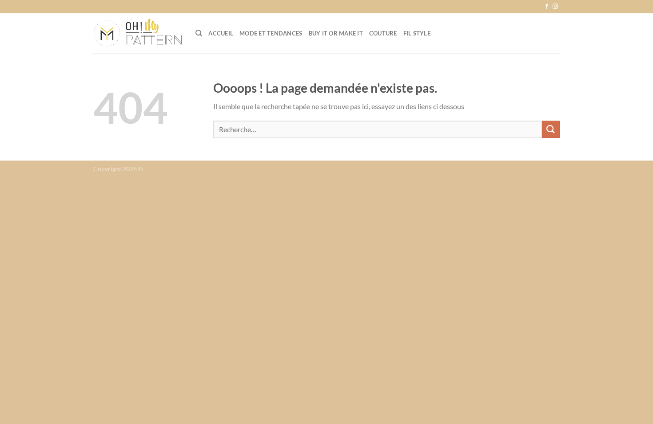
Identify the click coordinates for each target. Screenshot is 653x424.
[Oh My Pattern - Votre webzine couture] (137, 33)
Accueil (220, 33)
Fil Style (416, 33)
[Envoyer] (551, 129)
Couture (383, 33)
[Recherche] (198, 33)
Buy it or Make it (336, 33)
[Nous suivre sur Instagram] (555, 7)
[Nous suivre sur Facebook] (546, 7)
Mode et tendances (270, 33)
